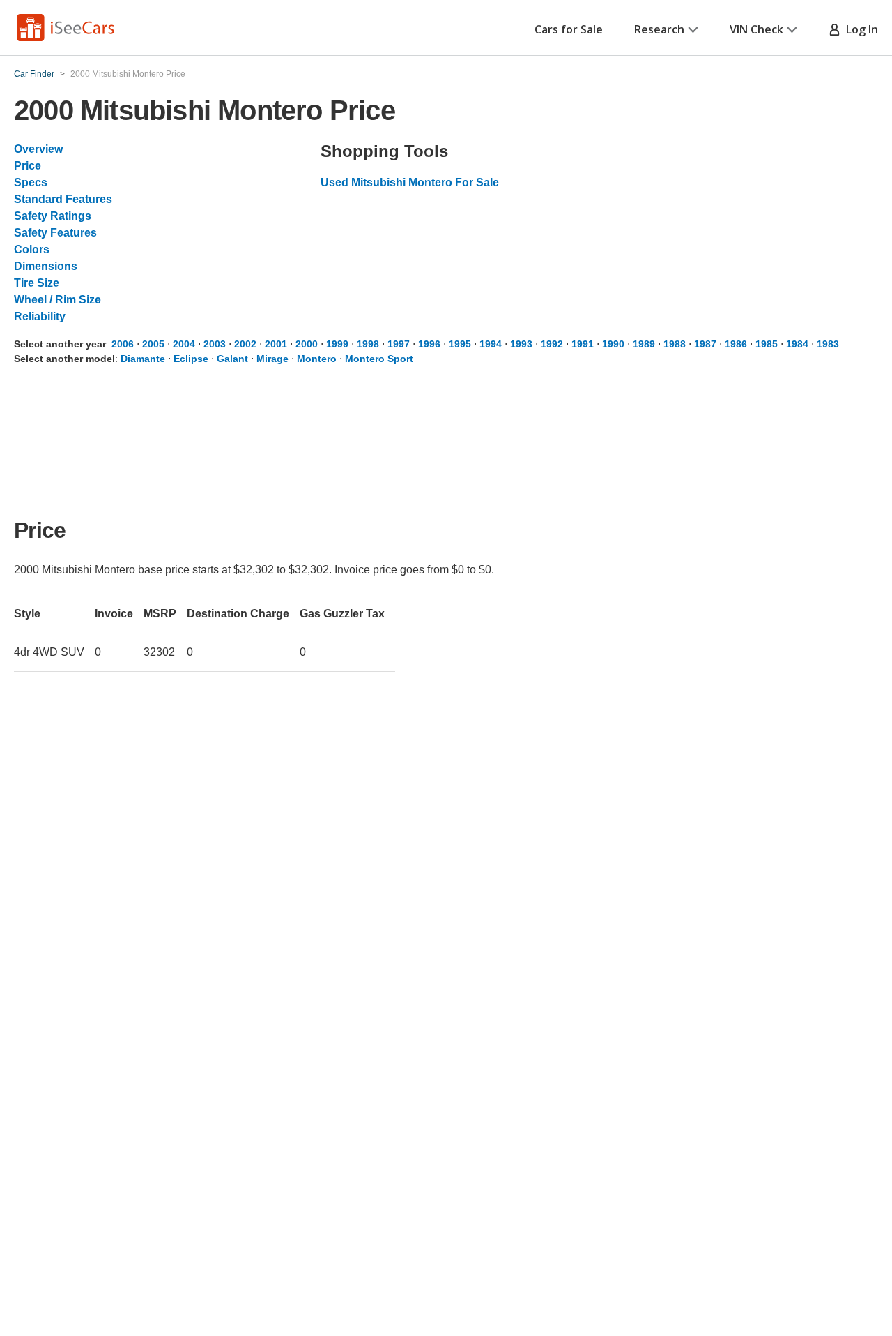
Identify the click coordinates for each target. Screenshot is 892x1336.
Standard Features (63, 199)
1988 (674, 344)
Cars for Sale (569, 29)
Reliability (40, 316)
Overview (38, 149)
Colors (31, 249)
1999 (337, 344)
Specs (30, 182)
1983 (828, 344)
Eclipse (191, 358)
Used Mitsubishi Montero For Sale (410, 182)
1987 (705, 344)
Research (659, 29)
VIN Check (756, 29)
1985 (766, 344)
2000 (306, 344)
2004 (184, 344)
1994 (490, 344)
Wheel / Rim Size (57, 300)
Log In (859, 29)
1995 (460, 344)
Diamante (143, 358)
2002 (245, 344)
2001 (276, 344)
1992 (552, 344)
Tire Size (36, 283)
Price (27, 166)
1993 (521, 344)
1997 (398, 344)
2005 (153, 344)
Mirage (272, 358)
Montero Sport (379, 358)
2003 (214, 344)
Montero (317, 358)
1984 (797, 344)
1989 (644, 344)
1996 (429, 344)
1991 (582, 344)
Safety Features (55, 233)
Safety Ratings (52, 216)
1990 (613, 344)
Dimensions (45, 266)
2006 (123, 344)
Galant (232, 358)
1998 (368, 344)
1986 (736, 344)
